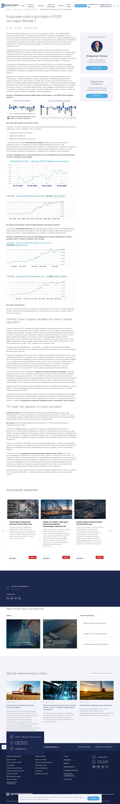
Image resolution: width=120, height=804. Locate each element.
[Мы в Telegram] (98, 767)
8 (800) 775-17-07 (106, 6)
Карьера (67, 760)
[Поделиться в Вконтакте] (7, 598)
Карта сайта (105, 801)
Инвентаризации (11, 779)
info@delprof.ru (93, 4)
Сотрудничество (70, 770)
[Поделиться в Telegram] (15, 598)
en (118, 5)
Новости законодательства (43, 762)
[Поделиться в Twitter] (11, 598)
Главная (8, 9)
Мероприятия (69, 767)
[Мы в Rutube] (107, 767)
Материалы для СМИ (41, 773)
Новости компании (40, 759)
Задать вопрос (97, 67)
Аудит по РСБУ (11, 759)
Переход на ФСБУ (12, 773)
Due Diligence (10, 765)
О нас (22, 5)
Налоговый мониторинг (13, 776)
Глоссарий (38, 770)
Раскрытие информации (51, 5)
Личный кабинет (102, 757)
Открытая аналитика (31, 9)
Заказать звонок (80, 5)
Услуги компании (13, 756)
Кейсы (8, 615)
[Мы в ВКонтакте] (94, 767)
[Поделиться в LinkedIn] (19, 598)
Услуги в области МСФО (14, 762)
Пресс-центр (69, 5)
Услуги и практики (31, 5)
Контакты (61, 5)
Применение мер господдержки (11, 783)
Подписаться (97, 95)
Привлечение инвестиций (14, 768)
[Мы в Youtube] (102, 767)
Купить (32, 557)
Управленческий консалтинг (15, 770)
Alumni (66, 763)
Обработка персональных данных (16, 801)
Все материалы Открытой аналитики (100, 673)
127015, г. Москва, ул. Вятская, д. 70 (102, 762)
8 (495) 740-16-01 (105, 4)
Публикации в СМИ (41, 765)
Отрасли (40, 5)
